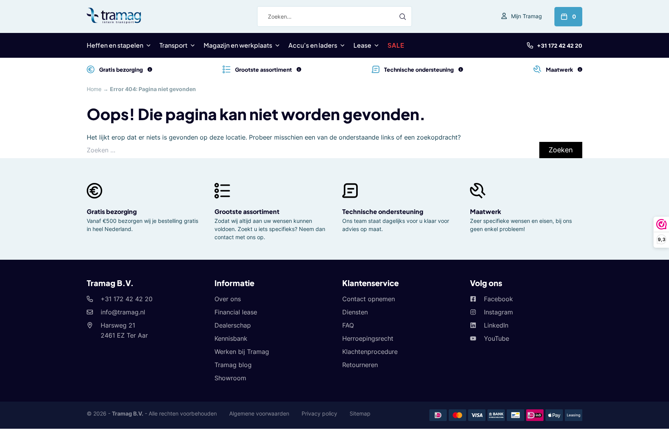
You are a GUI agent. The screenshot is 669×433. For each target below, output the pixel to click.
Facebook (498, 299)
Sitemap (360, 413)
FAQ (348, 325)
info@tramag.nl (123, 312)
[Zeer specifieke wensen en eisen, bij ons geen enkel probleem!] (580, 69)
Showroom (230, 378)
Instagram (498, 312)
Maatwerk (485, 211)
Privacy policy (319, 413)
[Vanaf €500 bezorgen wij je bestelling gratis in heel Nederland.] (150, 69)
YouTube (496, 338)
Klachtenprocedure (370, 351)
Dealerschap (232, 325)
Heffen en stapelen (115, 45)
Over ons (227, 299)
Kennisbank (230, 338)
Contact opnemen (368, 299)
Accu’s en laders (312, 45)
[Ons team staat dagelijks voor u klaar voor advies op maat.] (460, 69)
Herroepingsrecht (367, 338)
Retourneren (360, 365)
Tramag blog (233, 365)
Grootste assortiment (247, 211)
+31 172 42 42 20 (559, 45)
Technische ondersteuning (382, 211)
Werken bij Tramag (241, 351)
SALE (396, 45)
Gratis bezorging (112, 211)
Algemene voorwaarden (259, 413)
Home (94, 89)
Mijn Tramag (526, 16)
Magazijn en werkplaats (238, 45)
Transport (173, 45)
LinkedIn (496, 325)
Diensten (355, 312)
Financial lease (235, 312)
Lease (362, 45)
